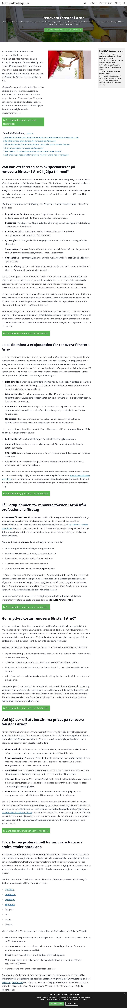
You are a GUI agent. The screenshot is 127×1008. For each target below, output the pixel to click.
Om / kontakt (106, 3)
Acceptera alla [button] (56, 1003)
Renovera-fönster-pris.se (16, 3)
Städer (93, 3)
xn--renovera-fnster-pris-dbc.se (17, 812)
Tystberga (10, 899)
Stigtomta (10, 904)
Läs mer (84, 999)
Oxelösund (10, 894)
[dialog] (63, 1000)
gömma (30, 133)
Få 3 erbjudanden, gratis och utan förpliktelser (63, 30)
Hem (85, 3)
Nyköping (9, 889)
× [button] (125, 994)
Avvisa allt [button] (72, 1003)
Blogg (117, 3)
